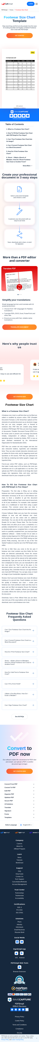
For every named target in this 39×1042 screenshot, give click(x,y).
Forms (11, 9)
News (19, 857)
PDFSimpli (4, 9)
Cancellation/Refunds (19, 881)
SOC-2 (19, 907)
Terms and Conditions (20, 1025)
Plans (19, 922)
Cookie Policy (19, 1020)
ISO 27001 (19, 912)
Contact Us (19, 876)
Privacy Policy (19, 1016)
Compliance (19, 1029)
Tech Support (19, 879)
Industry (19, 924)
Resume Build (19, 932)
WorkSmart (19, 862)
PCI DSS (19, 910)
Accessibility (19, 898)
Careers (19, 843)
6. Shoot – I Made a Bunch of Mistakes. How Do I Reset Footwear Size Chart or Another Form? (18, 160)
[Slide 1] (18, 294)
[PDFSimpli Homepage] (7, 4)
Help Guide (19, 874)
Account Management (19, 884)
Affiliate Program (19, 849)
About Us (19, 846)
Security (19, 1033)
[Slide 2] (19, 294)
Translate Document (19, 327)
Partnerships (19, 893)
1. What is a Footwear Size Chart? (17, 129)
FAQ (19, 871)
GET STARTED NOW (19, 396)
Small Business (19, 929)
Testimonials (19, 895)
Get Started (19, 35)
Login (31, 3)
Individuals (19, 927)
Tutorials (19, 860)
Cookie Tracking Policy (18, 1039)
